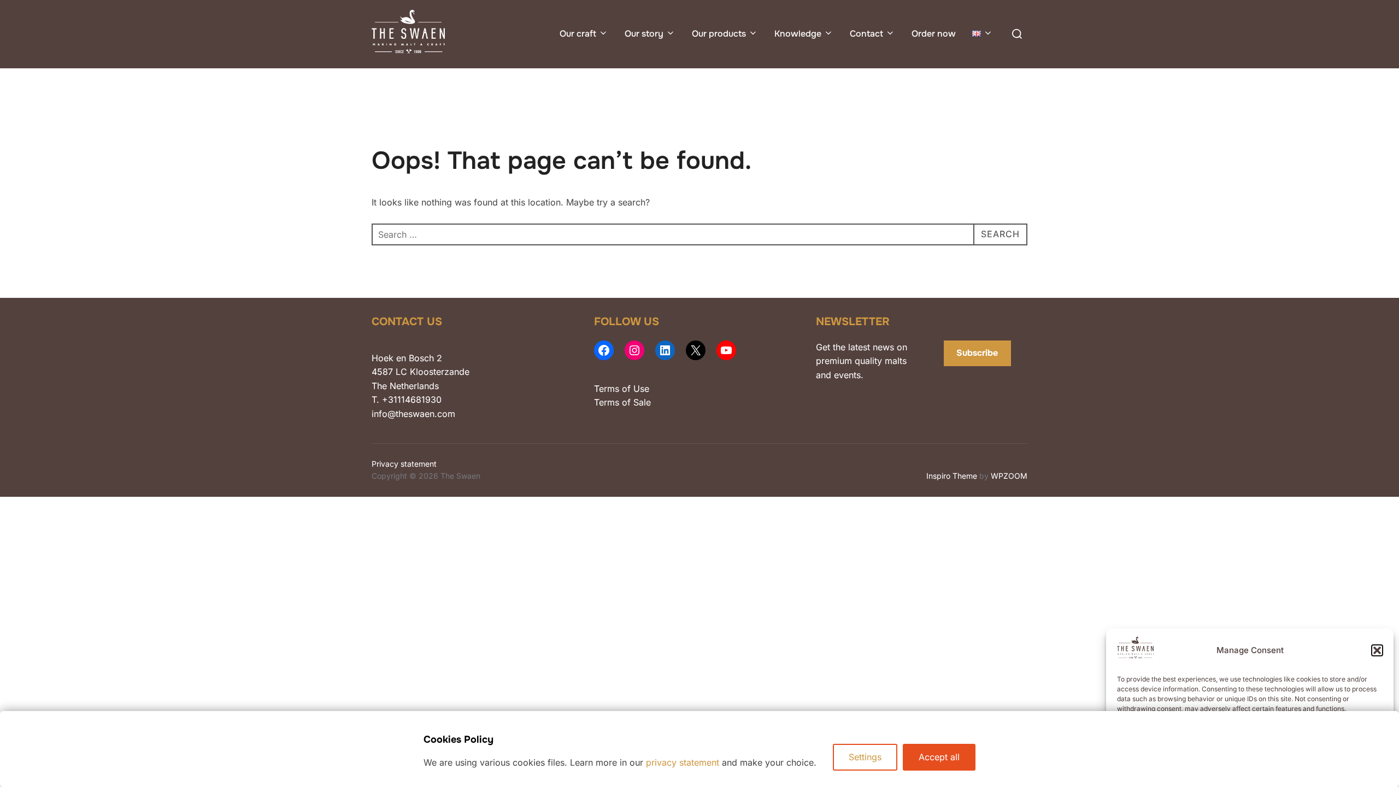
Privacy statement (404, 463)
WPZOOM (1009, 475)
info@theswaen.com (413, 413)
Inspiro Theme (951, 475)
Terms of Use (621, 388)
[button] (1377, 650)
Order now (934, 33)
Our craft (578, 33)
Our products (719, 33)
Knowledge (797, 33)
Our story (644, 33)
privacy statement (682, 762)
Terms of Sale (622, 402)
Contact (866, 33)
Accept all (939, 756)
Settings (865, 756)
